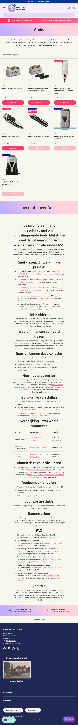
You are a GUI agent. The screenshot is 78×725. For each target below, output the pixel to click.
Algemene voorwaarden (29, 720)
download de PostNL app (61, 611)
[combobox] (39, 15)
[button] (73, 8)
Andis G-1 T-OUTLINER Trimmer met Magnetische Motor (63, 90)
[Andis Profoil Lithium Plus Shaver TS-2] (13, 165)
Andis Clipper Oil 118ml (38, 415)
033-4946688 (11, 641)
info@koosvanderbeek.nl (12, 643)
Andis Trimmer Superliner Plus (44, 551)
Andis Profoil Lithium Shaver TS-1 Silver (64, 138)
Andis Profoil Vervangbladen (12, 88)
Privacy (41, 720)
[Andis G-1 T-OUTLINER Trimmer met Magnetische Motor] (65, 71)
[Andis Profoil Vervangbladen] (13, 71)
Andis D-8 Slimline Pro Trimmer (39, 136)
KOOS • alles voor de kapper (15, 716)
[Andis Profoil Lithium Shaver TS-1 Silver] (65, 119)
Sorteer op (7, 55)
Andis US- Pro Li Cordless (45, 298)
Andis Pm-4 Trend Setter (10, 136)
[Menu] (4, 8)
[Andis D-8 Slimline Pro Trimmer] (39, 119)
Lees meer (58, 45)
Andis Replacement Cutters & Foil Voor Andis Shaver (38, 90)
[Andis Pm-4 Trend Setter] (13, 119)
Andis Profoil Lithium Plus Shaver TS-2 (11, 183)
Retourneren (16, 720)
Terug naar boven (39, 619)
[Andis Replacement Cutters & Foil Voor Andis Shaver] (39, 71)
